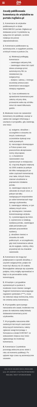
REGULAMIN (29, 369)
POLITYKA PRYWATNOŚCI (25, 372)
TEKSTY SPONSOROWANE (22, 375)
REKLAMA (9, 375)
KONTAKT (13, 372)
